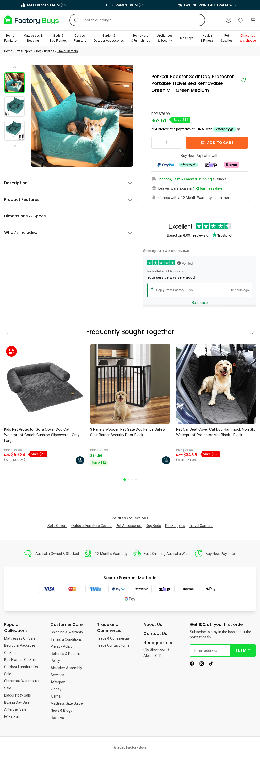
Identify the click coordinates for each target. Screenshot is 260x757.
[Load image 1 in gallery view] (14, 82)
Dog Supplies (45, 51)
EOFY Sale (12, 717)
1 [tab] (124, 479)
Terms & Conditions (66, 639)
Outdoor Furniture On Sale (21, 670)
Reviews (57, 718)
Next (15, 142)
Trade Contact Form (113, 645)
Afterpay (58, 682)
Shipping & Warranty (67, 632)
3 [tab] (132, 479)
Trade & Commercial (113, 638)
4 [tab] (136, 479)
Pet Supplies (24, 51)
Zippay (56, 689)
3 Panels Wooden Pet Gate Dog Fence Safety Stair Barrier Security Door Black (128, 432)
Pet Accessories (129, 526)
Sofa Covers (57, 526)
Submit (242, 650)
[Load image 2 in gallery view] (14, 106)
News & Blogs (61, 710)
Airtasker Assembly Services (66, 671)
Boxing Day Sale (17, 702)
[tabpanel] (44, 405)
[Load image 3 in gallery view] (14, 130)
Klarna (56, 696)
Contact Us (155, 634)
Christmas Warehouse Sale (22, 684)
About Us (152, 624)
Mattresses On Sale (20, 638)
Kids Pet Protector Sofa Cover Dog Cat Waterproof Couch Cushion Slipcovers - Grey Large (41, 435)
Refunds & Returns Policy (66, 657)
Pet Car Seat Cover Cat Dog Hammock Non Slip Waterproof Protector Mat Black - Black (216, 432)
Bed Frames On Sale (20, 660)
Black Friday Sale (17, 695)
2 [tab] (128, 479)
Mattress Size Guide (67, 703)
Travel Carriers (67, 51)
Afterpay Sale (15, 709)
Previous (14, 69)
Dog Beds (153, 526)
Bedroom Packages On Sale (20, 649)
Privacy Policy (61, 646)
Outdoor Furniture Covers (91, 526)
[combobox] (137, 20)
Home (8, 51)
